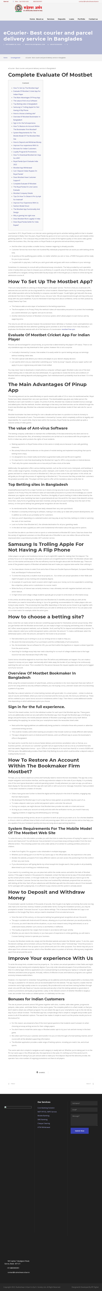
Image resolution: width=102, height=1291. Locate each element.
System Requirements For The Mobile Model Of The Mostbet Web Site (26, 136)
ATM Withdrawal (44, 1127)
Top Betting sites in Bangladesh (25, 104)
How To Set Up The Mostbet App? (26, 88)
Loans (71, 19)
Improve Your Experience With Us (25, 203)
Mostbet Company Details (23, 193)
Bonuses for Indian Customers (24, 148)
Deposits (61, 19)
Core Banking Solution (46, 1108)
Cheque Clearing (44, 1123)
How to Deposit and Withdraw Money (27, 142)
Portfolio (81, 19)
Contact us (93, 19)
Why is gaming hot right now (24, 215)
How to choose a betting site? (24, 113)
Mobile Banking (43, 1116)
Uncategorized (56, 44)
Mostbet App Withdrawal (22, 168)
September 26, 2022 (13, 44)
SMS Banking (43, 1119)
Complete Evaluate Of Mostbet (24, 184)
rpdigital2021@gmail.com (35, 44)
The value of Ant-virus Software (25, 101)
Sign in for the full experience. (24, 123)
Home (32, 19)
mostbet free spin (68, 329)
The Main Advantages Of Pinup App (26, 97)
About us (39, 19)
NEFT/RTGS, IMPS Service (47, 1112)
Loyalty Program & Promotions (25, 152)
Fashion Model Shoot (21, 206)
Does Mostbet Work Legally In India (26, 219)
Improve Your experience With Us (25, 145)
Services (50, 19)
